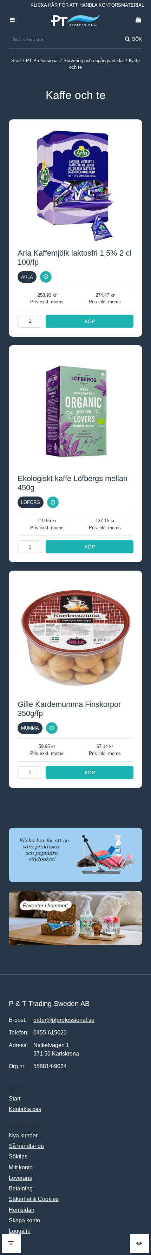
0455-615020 (50, 1033)
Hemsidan (21, 1210)
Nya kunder (23, 1135)
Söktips (18, 1156)
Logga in (20, 1231)
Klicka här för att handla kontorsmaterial (87, 5)
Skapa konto (24, 1220)
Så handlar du (26, 1146)
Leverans (20, 1178)
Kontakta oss (25, 1109)
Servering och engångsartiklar (94, 60)
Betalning (21, 1188)
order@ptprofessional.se (63, 1020)
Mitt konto (21, 1167)
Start (16, 60)
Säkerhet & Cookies (34, 1199)
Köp (90, 321)
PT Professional (42, 60)
